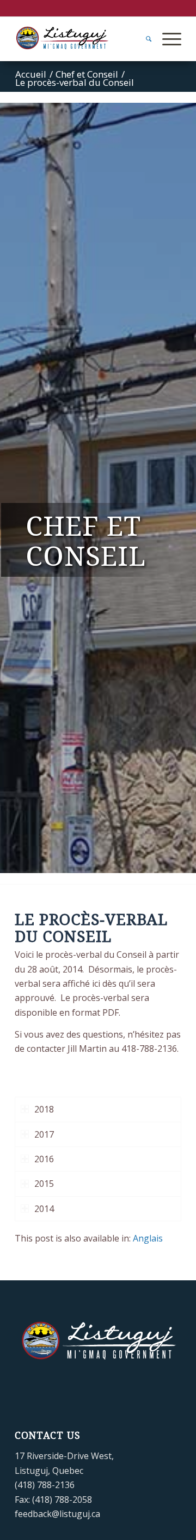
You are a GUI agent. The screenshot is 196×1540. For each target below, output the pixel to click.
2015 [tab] (44, 1184)
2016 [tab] (44, 1159)
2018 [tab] (44, 1109)
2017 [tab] (44, 1134)
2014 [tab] (44, 1209)
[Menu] (166, 39)
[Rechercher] (143, 39)
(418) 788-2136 (45, 1485)
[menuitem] (143, 39)
